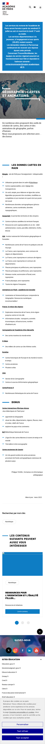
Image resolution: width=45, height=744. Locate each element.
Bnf (3, 432)
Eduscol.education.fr (9, 672)
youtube (36, 650)
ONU (4, 373)
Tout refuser (22, 731)
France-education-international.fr (14, 693)
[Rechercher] (30, 7)
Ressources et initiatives (13, 605)
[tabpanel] (22, 584)
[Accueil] (8, 8)
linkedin (29, 650)
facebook (22, 650)
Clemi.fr (5, 689)
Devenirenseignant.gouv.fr (11, 668)
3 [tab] (28, 622)
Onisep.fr (5, 676)
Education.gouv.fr (8, 664)
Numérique (9, 521)
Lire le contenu (22, 611)
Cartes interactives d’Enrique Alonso (15, 408)
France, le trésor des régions (12, 307)
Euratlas (5, 352)
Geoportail (6, 216)
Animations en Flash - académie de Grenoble (18, 290)
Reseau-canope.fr (8, 684)
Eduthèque (34, 182)
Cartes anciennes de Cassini (12, 449)
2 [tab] (22, 622)
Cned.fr (4, 680)
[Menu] (40, 7)
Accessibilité (35, 7)
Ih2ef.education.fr (8, 697)
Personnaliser (22, 724)
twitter (9, 650)
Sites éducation (11, 659)
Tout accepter (22, 737)
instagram (15, 650)
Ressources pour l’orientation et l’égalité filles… (21, 595)
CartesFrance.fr (8, 388)
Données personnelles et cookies (21, 712)
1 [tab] (17, 623)
